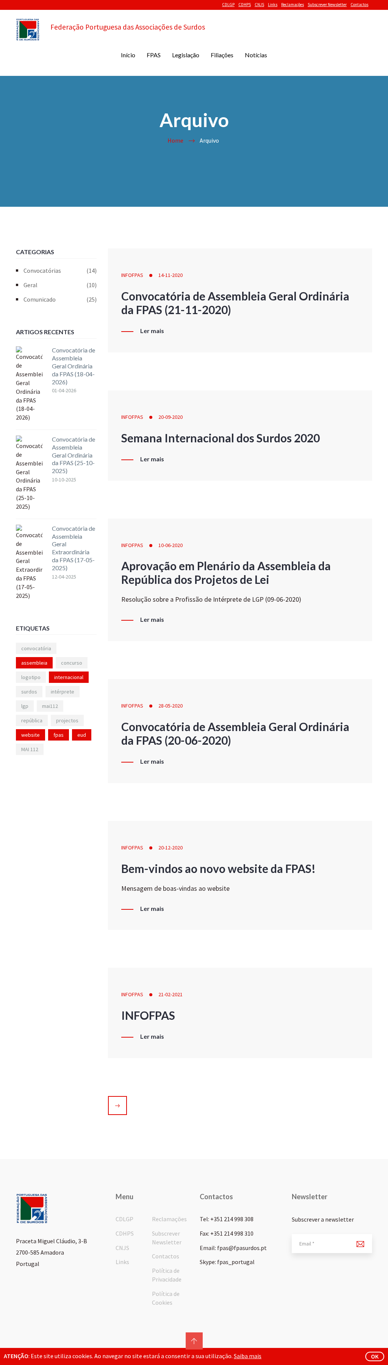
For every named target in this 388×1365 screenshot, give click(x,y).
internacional (68, 677)
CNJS (259, 4)
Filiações (222, 54)
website (30, 734)
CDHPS (244, 4)
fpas (58, 734)
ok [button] (375, 1356)
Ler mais (152, 330)
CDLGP (228, 4)
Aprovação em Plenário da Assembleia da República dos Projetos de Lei (226, 572)
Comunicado (60, 299)
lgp (24, 706)
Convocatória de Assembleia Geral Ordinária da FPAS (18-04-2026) (73, 365)
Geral (60, 285)
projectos (67, 720)
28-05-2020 (170, 705)
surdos (29, 691)
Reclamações (292, 4)
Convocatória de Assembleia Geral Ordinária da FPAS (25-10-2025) (73, 455)
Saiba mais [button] (247, 1356)
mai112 (50, 706)
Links (272, 4)
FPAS (154, 54)
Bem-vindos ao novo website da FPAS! (218, 868)
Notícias (256, 54)
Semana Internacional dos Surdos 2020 (220, 438)
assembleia (34, 662)
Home (175, 140)
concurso (71, 662)
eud (81, 734)
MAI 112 (29, 749)
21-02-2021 (170, 994)
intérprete (62, 691)
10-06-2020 (170, 545)
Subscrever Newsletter (327, 4)
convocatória (36, 648)
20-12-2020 (170, 847)
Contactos (359, 4)
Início (128, 54)
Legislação (185, 54)
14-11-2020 (170, 275)
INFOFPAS (132, 275)
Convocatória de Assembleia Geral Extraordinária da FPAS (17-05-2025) (73, 548)
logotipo (31, 677)
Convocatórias (60, 270)
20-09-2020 (170, 417)
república (31, 720)
